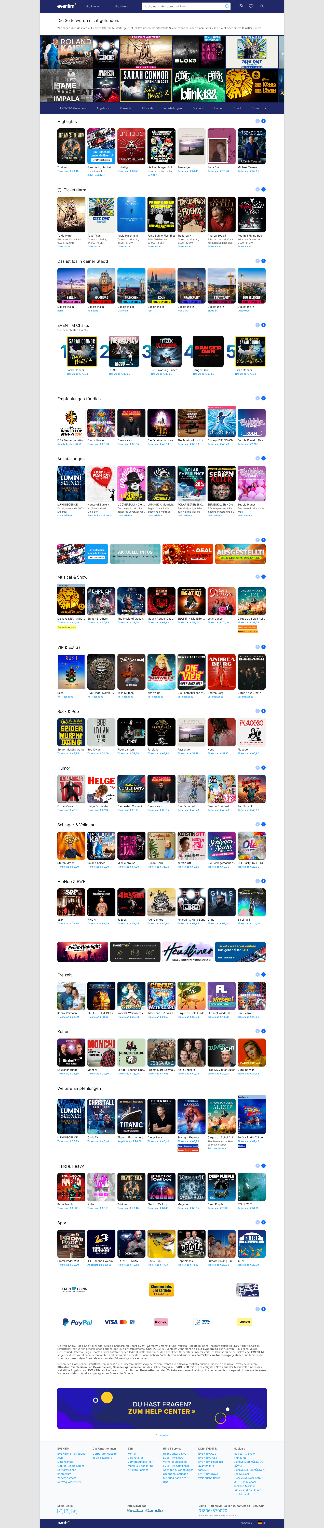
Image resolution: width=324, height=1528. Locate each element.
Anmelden (246, 1522)
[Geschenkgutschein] (82, 554)
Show (255, 108)
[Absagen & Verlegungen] (135, 554)
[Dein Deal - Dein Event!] (188, 554)
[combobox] (183, 6)
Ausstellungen (173, 108)
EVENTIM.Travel (208, 1474)
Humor (218, 108)
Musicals (147, 108)
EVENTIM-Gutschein (73, 108)
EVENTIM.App (207, 1453)
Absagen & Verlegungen (178, 1469)
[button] (97, 69)
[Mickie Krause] (185, 52)
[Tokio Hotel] (119, 52)
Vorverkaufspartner (140, 1461)
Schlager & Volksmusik (79, 824)
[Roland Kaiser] (66, 52)
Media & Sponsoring (140, 1465)
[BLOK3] (159, 52)
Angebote (103, 108)
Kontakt (133, 1453)
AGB (60, 1457)
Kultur (63, 1031)
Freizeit (64, 975)
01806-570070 (213, 1510)
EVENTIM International (71, 1453)
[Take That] (225, 52)
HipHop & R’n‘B (71, 881)
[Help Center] (162, 1408)
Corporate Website (104, 1453)
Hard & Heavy (70, 1166)
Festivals (198, 108)
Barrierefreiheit (66, 1469)
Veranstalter (135, 1457)
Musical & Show (72, 577)
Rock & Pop (68, 711)
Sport (237, 108)
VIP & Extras (69, 647)
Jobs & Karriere (102, 1457)
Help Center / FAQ (174, 1453)
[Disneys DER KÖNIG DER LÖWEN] (225, 85)
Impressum (64, 1474)
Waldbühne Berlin (209, 1478)
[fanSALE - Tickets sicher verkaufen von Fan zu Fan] (240, 952)
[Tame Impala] (66, 85)
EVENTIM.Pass (207, 1457)
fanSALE (203, 1469)
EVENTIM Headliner (210, 1461)
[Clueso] (265, 52)
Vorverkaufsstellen (175, 1461)
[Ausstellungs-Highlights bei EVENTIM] (240, 554)
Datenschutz (65, 1461)
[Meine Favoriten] (251, 5)
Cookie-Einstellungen (71, 1465)
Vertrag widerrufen (69, 1482)
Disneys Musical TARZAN (249, 1478)
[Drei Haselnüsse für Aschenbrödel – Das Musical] (265, 85)
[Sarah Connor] (119, 85)
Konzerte (125, 108)
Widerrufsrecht (66, 1478)
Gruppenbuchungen (175, 1474)
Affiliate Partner (138, 1469)
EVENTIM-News (173, 1457)
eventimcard (206, 1465)
